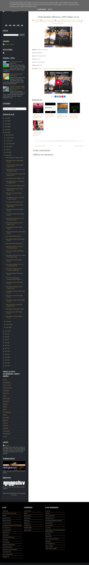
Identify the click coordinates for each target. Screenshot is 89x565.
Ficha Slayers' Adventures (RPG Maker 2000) (14, 223)
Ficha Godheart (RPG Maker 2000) (15, 178)
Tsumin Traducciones (7, 554)
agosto (8, 147)
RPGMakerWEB (27, 527)
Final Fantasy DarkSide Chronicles (53, 520)
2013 (6, 337)
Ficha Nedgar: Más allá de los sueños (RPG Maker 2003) (15, 256)
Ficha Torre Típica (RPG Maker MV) (16, 62)
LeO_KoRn (48, 527)
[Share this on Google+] (60, 96)
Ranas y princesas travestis (51, 538)
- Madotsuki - (5, 511)
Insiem (4, 396)
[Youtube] (19, 25)
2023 (6, 127)
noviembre (9, 138)
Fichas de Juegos (38, 22)
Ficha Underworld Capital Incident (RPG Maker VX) (73, 116)
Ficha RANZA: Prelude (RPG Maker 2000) (15, 214)
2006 (6, 349)
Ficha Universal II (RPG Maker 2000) (14, 317)
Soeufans (5, 426)
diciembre (8, 135)
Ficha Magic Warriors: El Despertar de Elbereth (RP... (15, 182)
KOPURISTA (6, 401)
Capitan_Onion (7, 385)
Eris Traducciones (6, 527)
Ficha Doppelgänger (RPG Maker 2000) (14, 274)
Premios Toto (48, 536)
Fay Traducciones (6, 530)
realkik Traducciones (7, 547)
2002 (6, 360)
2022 (6, 130)
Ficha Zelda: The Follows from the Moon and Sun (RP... (15, 219)
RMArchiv (5, 420)
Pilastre (5, 415)
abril (7, 322)
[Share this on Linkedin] (64, 96)
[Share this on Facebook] (55, 96)
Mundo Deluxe (27, 515)
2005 (6, 351)
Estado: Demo (80, 20)
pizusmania (6, 418)
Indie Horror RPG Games (8, 537)
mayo (7, 155)
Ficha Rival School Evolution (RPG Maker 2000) (15, 166)
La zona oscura (49, 525)
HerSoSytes (6, 393)
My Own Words (6, 542)
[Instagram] (11, 25)
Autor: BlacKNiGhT (61, 20)
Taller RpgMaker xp (50, 543)
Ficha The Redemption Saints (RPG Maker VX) (38, 116)
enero (7, 327)
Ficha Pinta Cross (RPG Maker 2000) (14, 194)
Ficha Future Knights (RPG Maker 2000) (15, 251)
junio (7, 152)
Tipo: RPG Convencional (74, 22)
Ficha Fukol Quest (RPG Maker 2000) (14, 312)
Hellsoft (25, 513)
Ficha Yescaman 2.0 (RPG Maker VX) (49, 116)
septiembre (9, 144)
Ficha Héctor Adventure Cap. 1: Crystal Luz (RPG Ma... (14, 269)
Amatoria (47, 513)
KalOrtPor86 (6, 399)
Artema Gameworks (50, 515)
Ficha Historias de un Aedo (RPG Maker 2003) (14, 189)
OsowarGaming (7, 412)
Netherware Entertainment (8, 544)
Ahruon (5, 380)
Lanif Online (5, 539)
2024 (6, 124)
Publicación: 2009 (62, 22)
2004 (6, 354)
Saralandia (48, 541)
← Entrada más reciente (39, 146)
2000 (6, 366)
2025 (6, 121)
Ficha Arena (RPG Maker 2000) (14, 244)
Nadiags (5, 407)
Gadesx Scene (5, 532)
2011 (6, 340)
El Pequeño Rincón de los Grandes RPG (12, 525)
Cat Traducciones (6, 523)
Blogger (15, 495)
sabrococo (5, 423)
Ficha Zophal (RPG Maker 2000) (14, 158)
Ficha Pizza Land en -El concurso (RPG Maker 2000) (14, 247)
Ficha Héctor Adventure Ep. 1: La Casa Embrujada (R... (14, 265)
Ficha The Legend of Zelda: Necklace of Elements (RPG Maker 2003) (17, 88)
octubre (8, 141)
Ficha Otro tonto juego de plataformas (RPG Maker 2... (14, 278)
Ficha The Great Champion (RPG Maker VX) (37, 133)
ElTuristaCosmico (7, 388)
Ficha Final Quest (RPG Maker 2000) (14, 260)
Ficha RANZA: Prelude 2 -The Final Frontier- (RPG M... (15, 198)
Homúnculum (5, 535)
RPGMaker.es (27, 523)
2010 (6, 343)
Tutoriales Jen (5, 556)
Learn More (41, 9)
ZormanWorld (6, 434)
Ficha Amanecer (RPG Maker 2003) (15, 186)
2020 (6, 331)
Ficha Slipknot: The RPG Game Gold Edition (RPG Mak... (15, 170)
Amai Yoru (47, 511)
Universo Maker (27, 530)
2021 (6, 133)
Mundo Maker (27, 518)
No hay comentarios (58, 23)
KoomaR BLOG (49, 523)
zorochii (5, 436)
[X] (15, 25)
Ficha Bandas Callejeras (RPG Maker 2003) (15, 292)
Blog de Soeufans (6, 520)
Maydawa (5, 404)
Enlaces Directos (71, 20)
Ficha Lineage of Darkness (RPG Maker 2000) (14, 206)
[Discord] (22, 25)
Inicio (59, 146)
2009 (6, 346)
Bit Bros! (4, 515)
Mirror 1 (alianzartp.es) (44, 68)
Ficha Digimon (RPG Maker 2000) (15, 309)
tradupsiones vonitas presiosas (9, 549)
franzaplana (6, 391)
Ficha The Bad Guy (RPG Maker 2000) (14, 228)
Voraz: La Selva (49, 546)
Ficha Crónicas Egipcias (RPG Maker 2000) (15, 301)
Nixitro (5, 409)
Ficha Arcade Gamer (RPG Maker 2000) (14, 283)
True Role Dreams (6, 551)
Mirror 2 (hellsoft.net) (56, 68)
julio (7, 149)
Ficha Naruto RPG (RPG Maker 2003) (16, 75)
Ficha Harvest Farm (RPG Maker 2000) (14, 296)
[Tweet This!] (58, 96)
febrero (8, 325)
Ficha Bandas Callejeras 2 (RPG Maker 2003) (58, 16)
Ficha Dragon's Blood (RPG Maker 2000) (14, 210)
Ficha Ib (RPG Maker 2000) (13, 236)
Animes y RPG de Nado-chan (9, 513)
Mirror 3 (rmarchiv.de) (69, 68)
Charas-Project (27, 511)
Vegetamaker (6, 431)
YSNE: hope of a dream (50, 548)
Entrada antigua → (79, 146)
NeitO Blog (47, 534)
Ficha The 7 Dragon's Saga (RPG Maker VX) (62, 116)
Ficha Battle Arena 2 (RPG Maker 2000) (14, 161)
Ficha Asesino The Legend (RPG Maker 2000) (14, 305)
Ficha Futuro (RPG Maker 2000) (14, 202)
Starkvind (5, 428)
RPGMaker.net (27, 525)
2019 (6, 334)
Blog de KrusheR (6, 518)
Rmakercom (27, 520)
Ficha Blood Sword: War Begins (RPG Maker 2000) (15, 174)
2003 (6, 357)
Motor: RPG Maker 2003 (50, 22)
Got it (50, 9)
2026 (6, 118)
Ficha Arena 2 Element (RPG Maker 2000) (15, 240)
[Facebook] (7, 25)
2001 (6, 363)
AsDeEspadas (6, 382)
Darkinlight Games (49, 518)
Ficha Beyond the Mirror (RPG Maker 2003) (15, 232)
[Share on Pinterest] (62, 96)
